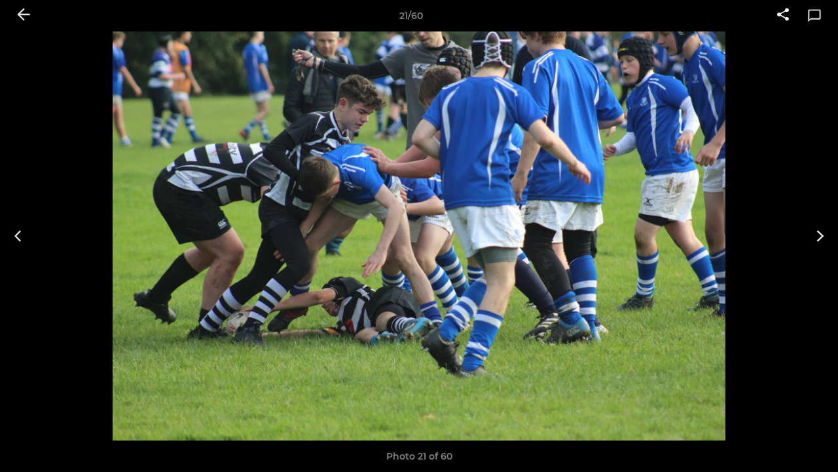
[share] (783, 16)
